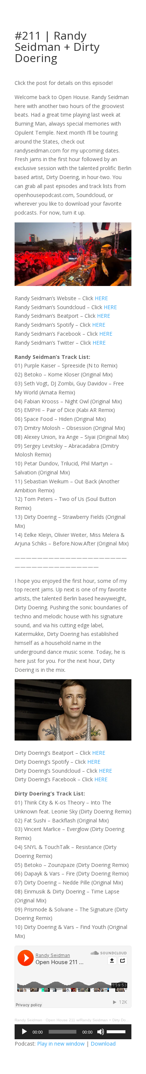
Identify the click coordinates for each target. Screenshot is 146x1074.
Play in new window (61, 1043)
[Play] (24, 1031)
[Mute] (100, 1031)
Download (103, 1043)
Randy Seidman (28, 1020)
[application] (73, 1031)
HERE (101, 298)
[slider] (117, 1031)
